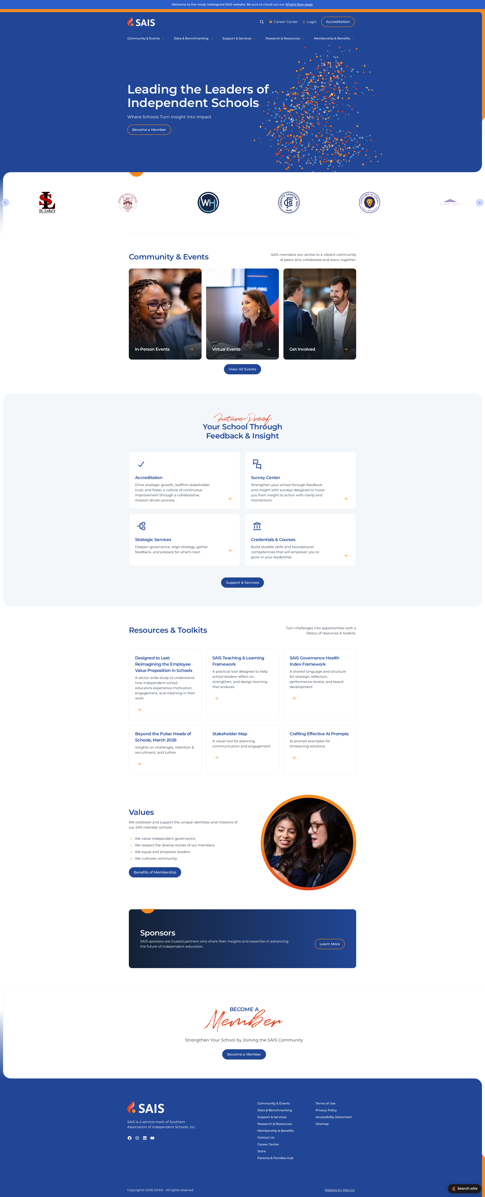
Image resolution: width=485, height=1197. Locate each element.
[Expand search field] (262, 22)
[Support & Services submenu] (255, 38)
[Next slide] (479, 202)
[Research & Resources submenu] (303, 38)
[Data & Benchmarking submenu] (212, 38)
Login (312, 22)
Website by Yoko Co (340, 1190)
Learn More (330, 944)
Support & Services (242, 582)
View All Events (242, 369)
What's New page (299, 4)
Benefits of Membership (155, 872)
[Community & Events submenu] (163, 38)
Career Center (286, 22)
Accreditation (338, 22)
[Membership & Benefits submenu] (353, 38)
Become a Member (149, 130)
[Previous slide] (5, 202)
